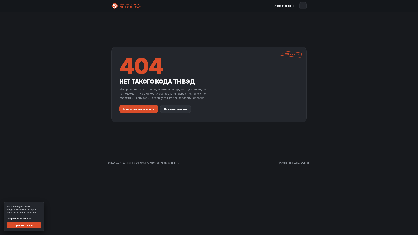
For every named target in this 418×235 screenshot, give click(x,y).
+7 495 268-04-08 (284, 6)
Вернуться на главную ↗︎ (139, 108)
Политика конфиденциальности (293, 162)
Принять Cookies (24, 225)
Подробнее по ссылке (19, 218)
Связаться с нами (175, 108)
